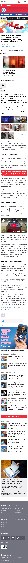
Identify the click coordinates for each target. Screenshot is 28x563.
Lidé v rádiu (18, 512)
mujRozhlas (4, 326)
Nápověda (17, 510)
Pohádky (4, 336)
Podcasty (4, 526)
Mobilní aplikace (5, 529)
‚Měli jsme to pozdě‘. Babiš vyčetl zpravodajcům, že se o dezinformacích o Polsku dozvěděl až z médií (13, 493)
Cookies (3, 557)
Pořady (17, 18)
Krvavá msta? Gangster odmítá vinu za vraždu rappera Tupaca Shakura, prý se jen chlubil (17, 407)
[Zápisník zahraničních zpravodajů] (14, 26)
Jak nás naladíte (19, 508)
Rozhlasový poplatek (20, 519)
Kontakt (17, 517)
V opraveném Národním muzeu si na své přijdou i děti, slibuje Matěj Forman (17, 365)
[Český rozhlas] (5, 2)
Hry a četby (5, 330)
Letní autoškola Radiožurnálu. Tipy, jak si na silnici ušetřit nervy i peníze (17, 400)
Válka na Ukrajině (6, 508)
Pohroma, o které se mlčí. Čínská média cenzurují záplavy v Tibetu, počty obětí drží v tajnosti (12, 488)
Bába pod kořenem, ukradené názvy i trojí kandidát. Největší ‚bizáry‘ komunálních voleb (11, 481)
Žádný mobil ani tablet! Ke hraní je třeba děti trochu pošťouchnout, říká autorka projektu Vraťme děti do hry (14, 173)
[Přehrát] (3, 85)
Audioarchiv (4, 524)
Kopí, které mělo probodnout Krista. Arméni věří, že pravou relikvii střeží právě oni (17, 441)
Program (11, 18)
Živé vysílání (5, 343)
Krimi (3, 333)
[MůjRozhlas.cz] (3, 53)
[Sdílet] (4, 91)
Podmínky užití (18, 557)
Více (24, 18)
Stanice (3, 512)
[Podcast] (1, 91)
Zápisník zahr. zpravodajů (8, 46)
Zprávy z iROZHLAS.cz (8, 459)
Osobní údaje (10, 557)
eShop (3, 515)
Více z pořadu (6, 421)
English (3, 559)
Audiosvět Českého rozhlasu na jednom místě (12, 350)
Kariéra (17, 515)
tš (14, 307)
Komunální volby (6, 510)
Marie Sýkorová (10, 75)
